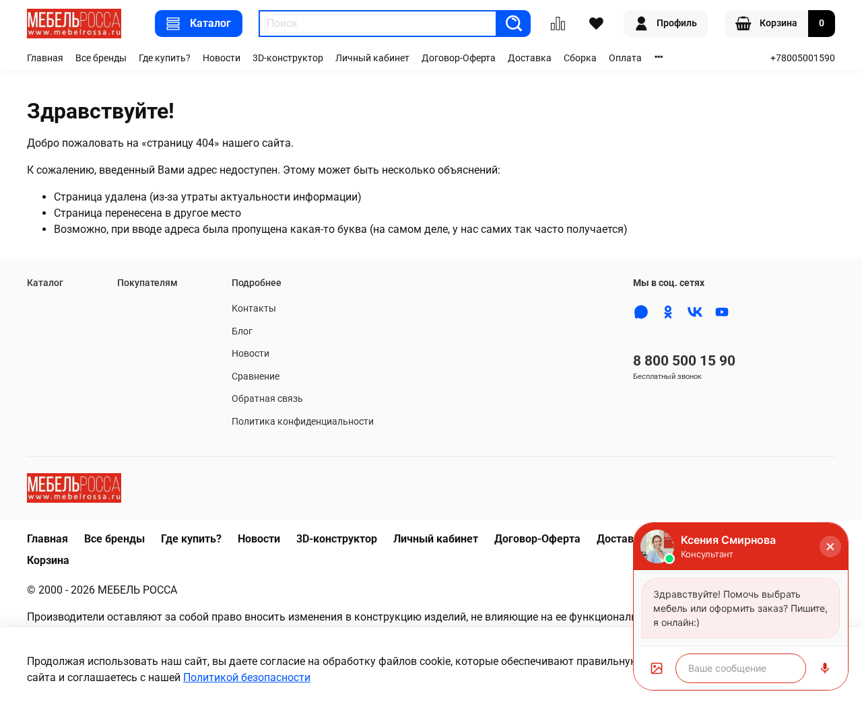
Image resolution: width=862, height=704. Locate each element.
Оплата (625, 58)
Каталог (210, 23)
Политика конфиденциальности (303, 421)
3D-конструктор (288, 58)
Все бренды (101, 58)
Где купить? (165, 58)
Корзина (48, 560)
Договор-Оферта (459, 58)
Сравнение (255, 376)
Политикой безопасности (246, 677)
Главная (45, 58)
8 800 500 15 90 (684, 361)
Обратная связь (267, 398)
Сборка (580, 58)
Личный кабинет (372, 58)
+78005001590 (802, 58)
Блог (242, 331)
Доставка (530, 58)
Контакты (254, 308)
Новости (221, 58)
